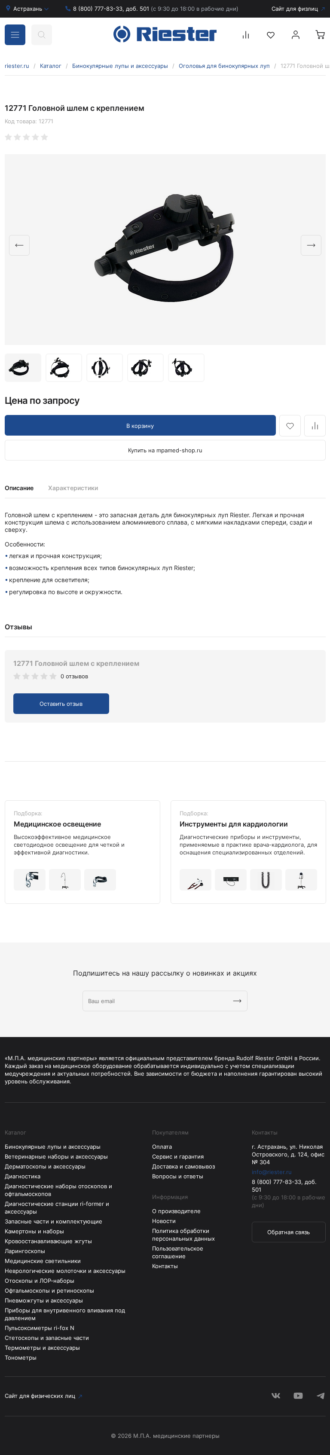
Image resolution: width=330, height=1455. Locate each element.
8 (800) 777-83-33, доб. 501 (155, 8)
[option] (165, 249)
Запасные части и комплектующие (53, 1221)
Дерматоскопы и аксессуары (45, 1166)
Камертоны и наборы (34, 1231)
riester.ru (17, 65)
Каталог (50, 65)
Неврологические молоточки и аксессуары (65, 1270)
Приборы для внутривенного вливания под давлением (65, 1314)
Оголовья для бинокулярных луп (224, 65)
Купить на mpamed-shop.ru (165, 450)
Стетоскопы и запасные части (47, 1337)
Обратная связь (288, 1232)
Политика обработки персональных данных (183, 1234)
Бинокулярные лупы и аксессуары (120, 65)
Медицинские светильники (43, 1260)
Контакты (165, 1266)
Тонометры (21, 1357)
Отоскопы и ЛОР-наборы (39, 1280)
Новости (164, 1220)
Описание (19, 487)
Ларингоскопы (25, 1251)
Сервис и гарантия (178, 1156)
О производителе (176, 1211)
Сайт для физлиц (295, 8)
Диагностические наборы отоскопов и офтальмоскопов (58, 1190)
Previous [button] (19, 245)
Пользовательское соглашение (177, 1252)
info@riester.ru (272, 1171)
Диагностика (22, 1176)
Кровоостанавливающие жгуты (48, 1241)
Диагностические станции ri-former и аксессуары (57, 1207)
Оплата (162, 1146)
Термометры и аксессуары (42, 1347)
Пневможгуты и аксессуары (44, 1300)
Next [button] (311, 245)
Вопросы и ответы (177, 1176)
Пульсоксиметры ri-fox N (39, 1327)
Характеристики (73, 487)
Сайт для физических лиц (40, 1395)
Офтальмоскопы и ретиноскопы (49, 1290)
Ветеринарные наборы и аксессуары (56, 1156)
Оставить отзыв (61, 703)
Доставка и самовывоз (183, 1166)
